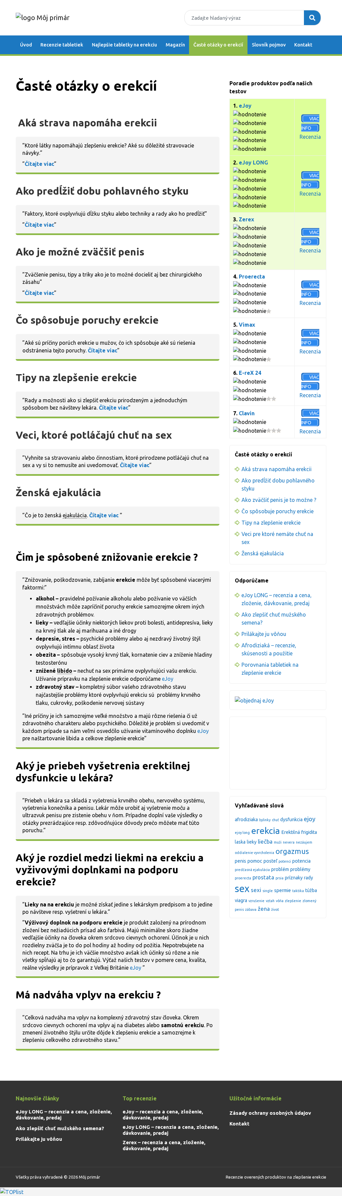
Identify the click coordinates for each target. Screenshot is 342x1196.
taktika (298, 891)
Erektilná (290, 832)
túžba (311, 890)
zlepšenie (293, 901)
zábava (250, 909)
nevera (289, 842)
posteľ (270, 861)
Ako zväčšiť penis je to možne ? (278, 500)
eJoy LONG (253, 162)
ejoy (309, 819)
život (275, 909)
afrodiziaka (246, 819)
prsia (280, 878)
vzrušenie (256, 901)
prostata (263, 877)
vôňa (280, 901)
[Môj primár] (42, 17)
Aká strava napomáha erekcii (87, 122)
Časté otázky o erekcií (218, 44)
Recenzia (310, 137)
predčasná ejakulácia (252, 870)
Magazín (175, 44)
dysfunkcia (291, 819)
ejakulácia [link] (75, 515)
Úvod (26, 44)
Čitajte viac (134, 465)
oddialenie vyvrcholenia (254, 853)
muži (278, 842)
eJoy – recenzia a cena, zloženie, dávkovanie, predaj (163, 1114)
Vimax (247, 325)
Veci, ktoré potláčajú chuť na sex (94, 435)
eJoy (169, 679)
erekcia (265, 831)
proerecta (243, 878)
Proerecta (252, 277)
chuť (275, 820)
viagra (241, 900)
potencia (301, 861)
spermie (282, 890)
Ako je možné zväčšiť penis (80, 251)
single (268, 891)
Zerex (246, 219)
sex (242, 888)
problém (280, 869)
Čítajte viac (39, 164)
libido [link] (64, 671)
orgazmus (292, 851)
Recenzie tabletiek (61, 44)
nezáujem (304, 842)
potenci (285, 861)
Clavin (246, 413)
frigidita (309, 832)
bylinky (265, 820)
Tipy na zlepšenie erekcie (76, 377)
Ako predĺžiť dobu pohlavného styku (102, 191)
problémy (300, 869)
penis (240, 861)
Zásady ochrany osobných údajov (270, 1113)
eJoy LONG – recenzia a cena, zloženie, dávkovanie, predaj (64, 1114)
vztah (270, 901)
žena (264, 908)
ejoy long (242, 833)
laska (240, 842)
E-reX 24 (250, 373)
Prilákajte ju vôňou (263, 634)
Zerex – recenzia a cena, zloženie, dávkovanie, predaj (164, 1145)
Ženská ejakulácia (58, 492)
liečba (265, 841)
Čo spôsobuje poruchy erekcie (87, 320)
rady (308, 877)
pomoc (254, 861)
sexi (256, 890)
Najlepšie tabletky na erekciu (124, 44)
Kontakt (303, 44)
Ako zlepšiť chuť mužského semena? (60, 1128)
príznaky (294, 877)
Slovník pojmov (269, 44)
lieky (251, 842)
